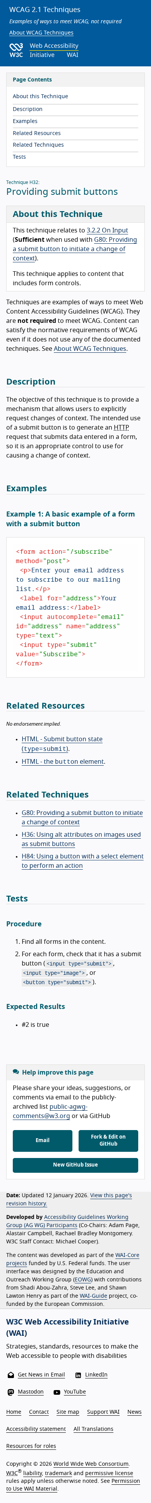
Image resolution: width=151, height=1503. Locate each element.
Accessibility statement (36, 1429)
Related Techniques (38, 145)
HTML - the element (63, 762)
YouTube (75, 1392)
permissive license (109, 1473)
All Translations (93, 1429)
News (134, 1412)
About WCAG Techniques (41, 33)
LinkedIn (96, 1375)
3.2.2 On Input (107, 230)
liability (32, 1473)
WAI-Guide (93, 1296)
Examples (25, 121)
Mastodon (31, 1392)
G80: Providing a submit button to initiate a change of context (75, 249)
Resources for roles (31, 1446)
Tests (19, 157)
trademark (58, 1473)
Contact (39, 1412)
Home (13, 1412)
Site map (68, 1412)
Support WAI (103, 1412)
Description (28, 109)
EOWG (83, 1280)
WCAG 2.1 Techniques (45, 10)
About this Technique (40, 96)
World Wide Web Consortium (91, 1464)
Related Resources (37, 133)
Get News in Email (41, 1375)
